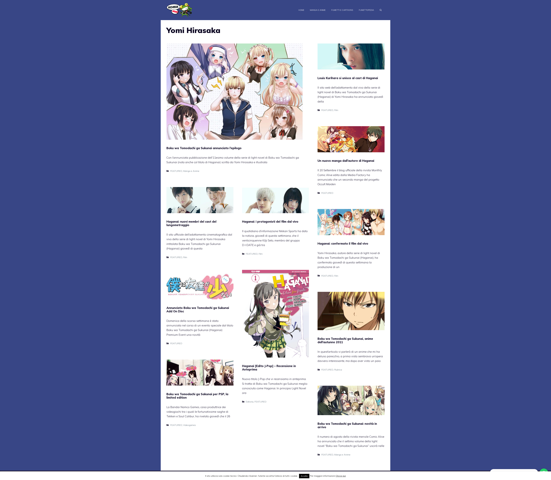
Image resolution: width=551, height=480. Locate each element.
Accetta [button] (304, 476)
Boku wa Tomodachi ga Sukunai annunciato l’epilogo (203, 148)
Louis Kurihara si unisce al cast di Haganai (348, 78)
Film (336, 110)
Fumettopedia (366, 10)
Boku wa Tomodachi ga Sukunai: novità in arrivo (347, 425)
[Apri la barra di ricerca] (381, 10)
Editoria (249, 401)
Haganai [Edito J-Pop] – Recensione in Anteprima (269, 367)
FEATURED (176, 171)
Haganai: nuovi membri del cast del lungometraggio (191, 223)
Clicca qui (341, 476)
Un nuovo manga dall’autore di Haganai (346, 160)
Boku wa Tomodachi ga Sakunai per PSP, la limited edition (197, 395)
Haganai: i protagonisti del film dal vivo (270, 221)
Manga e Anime (318, 10)
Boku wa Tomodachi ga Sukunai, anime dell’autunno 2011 (345, 340)
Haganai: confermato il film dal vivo (343, 243)
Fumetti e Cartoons (342, 10)
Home (301, 10)
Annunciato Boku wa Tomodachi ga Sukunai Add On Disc (197, 309)
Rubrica (338, 369)
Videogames (189, 425)
